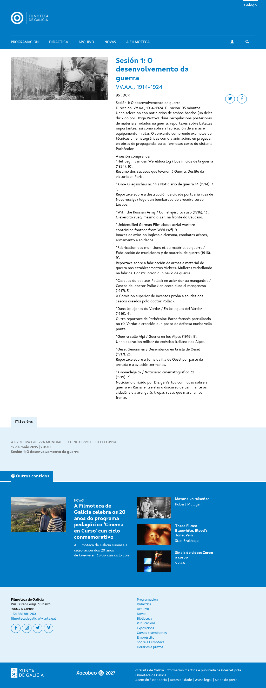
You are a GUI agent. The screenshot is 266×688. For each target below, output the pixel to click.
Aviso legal (203, 680)
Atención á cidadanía (151, 680)
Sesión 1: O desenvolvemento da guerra (45, 452)
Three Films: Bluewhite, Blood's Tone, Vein (191, 530)
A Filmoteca (138, 42)
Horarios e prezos (150, 647)
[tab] (24, 422)
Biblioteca (144, 618)
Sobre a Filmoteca (150, 642)
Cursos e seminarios (152, 633)
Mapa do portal (226, 680)
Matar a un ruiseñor (192, 499)
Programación (25, 42)
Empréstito (145, 637)
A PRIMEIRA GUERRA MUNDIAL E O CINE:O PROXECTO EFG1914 (63, 442)
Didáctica (58, 42)
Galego (250, 5)
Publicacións (146, 623)
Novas (110, 42)
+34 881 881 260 (23, 614)
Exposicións (145, 628)
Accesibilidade (181, 680)
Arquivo (86, 42)
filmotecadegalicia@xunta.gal (33, 618)
